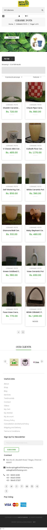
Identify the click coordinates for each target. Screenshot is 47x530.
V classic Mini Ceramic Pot (15, 148)
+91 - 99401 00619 (13, 478)
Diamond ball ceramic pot (15, 230)
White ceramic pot (35, 189)
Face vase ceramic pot (14, 312)
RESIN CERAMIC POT (35, 312)
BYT (34, 522)
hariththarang (23, 517)
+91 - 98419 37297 (13, 480)
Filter (7, 59)
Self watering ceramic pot (15, 189)
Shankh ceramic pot (12, 108)
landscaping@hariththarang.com (19, 467)
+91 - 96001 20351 (13, 475)
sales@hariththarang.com (16, 470)
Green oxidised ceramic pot (16, 271)
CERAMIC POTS (12, 105)
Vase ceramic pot (35, 271)
